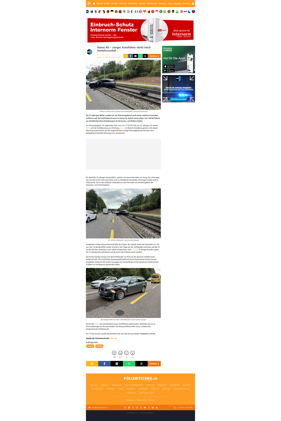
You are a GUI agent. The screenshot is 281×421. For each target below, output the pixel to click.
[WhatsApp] (149, 407)
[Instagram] (133, 407)
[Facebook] (125, 407)
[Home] (89, 3)
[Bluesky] (153, 407)
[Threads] (141, 407)
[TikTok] (137, 407)
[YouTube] (145, 407)
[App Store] (157, 407)
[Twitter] (129, 407)
